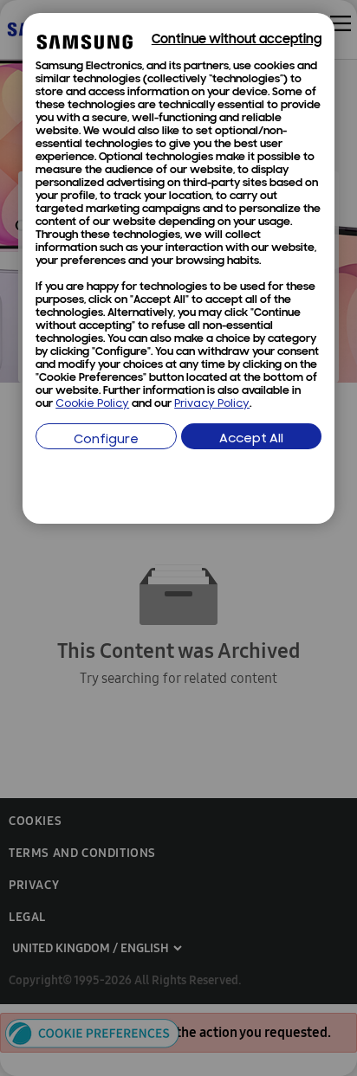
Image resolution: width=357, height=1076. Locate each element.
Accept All (251, 439)
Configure (106, 440)
